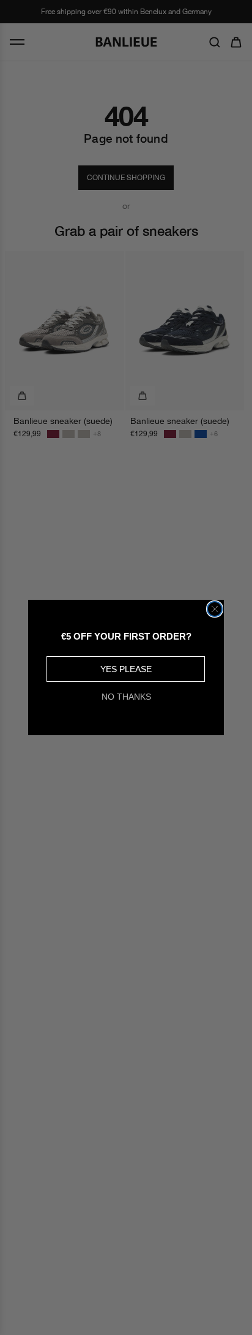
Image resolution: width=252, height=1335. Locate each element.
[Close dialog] (214, 609)
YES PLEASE (126, 669)
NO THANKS (126, 697)
